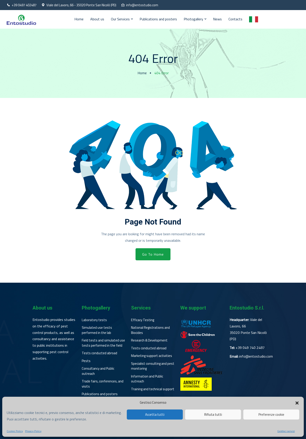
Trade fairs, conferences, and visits (102, 384)
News (217, 19)
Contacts (235, 19)
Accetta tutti (154, 414)
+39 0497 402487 (24, 5)
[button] (297, 402)
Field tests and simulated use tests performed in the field (103, 343)
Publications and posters (158, 19)
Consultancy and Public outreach (98, 371)
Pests (86, 360)
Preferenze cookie (271, 414)
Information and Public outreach (147, 379)
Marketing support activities (151, 355)
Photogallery (193, 19)
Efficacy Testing (142, 320)
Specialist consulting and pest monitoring (152, 366)
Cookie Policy (15, 431)
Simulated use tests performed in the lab (97, 330)
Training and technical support (152, 389)
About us (97, 19)
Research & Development (149, 340)
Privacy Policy (33, 431)
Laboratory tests (94, 320)
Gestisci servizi (286, 431)
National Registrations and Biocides (150, 330)
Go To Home (153, 254)
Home (79, 19)
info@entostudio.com (142, 5)
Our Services (120, 19)
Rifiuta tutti (213, 414)
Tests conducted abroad (99, 353)
